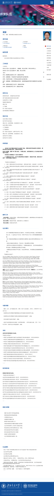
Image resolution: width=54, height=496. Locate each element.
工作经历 (49, 50)
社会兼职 (49, 79)
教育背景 (49, 48)
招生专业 (49, 55)
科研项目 (49, 58)
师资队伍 (7, 21)
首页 (3, 21)
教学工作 (49, 60)
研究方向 (49, 53)
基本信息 (49, 46)
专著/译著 (49, 65)
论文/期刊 (49, 62)
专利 (48, 67)
